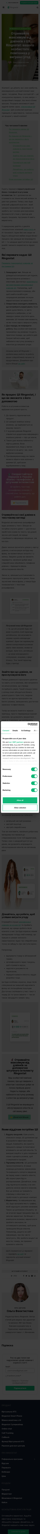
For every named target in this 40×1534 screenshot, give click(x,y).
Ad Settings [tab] (25, 731)
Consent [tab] (6, 731)
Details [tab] (15, 731)
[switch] (34, 776)
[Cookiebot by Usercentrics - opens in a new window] (28, 724)
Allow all (20, 800)
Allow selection (20, 808)
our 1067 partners (16, 742)
